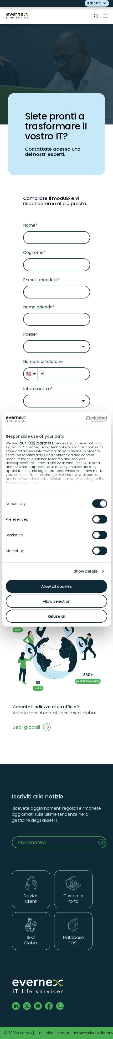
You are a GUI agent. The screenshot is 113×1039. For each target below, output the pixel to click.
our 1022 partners (36, 442)
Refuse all (56, 616)
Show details (86, 571)
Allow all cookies (56, 586)
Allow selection (56, 601)
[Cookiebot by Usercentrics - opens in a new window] (84, 419)
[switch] (99, 519)
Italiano (94, 3)
